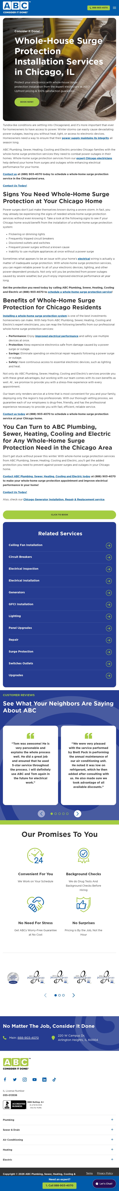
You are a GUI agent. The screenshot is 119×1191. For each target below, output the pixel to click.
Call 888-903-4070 (60, 1185)
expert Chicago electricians (94, 158)
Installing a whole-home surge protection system (35, 316)
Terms (89, 1173)
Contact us (10, 174)
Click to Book (59, 515)
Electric (7, 1160)
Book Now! (27, 102)
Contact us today (14, 414)
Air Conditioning (13, 1140)
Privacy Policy (105, 1173)
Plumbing (8, 1120)
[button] (114, 8)
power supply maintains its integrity (85, 138)
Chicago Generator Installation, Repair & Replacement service (63, 499)
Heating (7, 1150)
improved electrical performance (56, 336)
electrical (84, 259)
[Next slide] (77, 813)
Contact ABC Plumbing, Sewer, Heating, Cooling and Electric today (46, 476)
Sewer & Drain (11, 1130)
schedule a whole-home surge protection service (80, 292)
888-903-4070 (100, 8)
